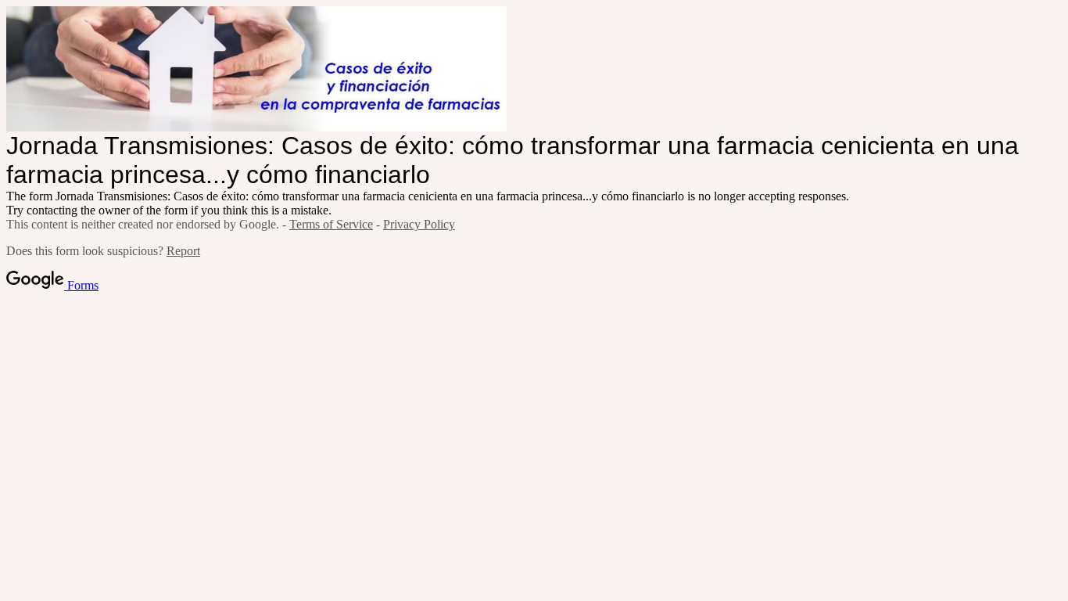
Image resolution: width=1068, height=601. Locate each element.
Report (183, 250)
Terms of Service (331, 224)
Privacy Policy (419, 224)
